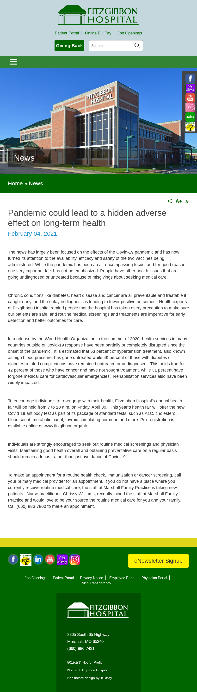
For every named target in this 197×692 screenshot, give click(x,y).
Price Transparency (95, 583)
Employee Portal (122, 578)
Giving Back (69, 45)
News (36, 183)
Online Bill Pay (98, 33)
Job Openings (129, 33)
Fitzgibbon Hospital (98, 15)
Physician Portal (154, 578)
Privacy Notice (91, 578)
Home (15, 183)
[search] (116, 45)
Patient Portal (67, 33)
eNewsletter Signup (158, 561)
